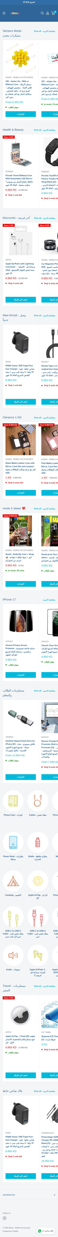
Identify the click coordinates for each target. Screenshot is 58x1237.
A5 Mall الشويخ (29, 2)
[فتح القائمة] (4, 13)
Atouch (9, 641)
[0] (53, 13)
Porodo (9, 172)
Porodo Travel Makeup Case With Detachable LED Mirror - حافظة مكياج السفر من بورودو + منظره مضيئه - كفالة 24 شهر (19, 180)
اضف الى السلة (20, 299)
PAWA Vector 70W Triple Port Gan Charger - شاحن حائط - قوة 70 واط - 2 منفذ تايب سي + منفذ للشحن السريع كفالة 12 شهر (20, 370)
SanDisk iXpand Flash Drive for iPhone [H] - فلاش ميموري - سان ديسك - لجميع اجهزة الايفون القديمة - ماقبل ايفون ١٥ (20, 746)
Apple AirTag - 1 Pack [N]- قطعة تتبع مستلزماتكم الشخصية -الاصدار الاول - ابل (20, 1039)
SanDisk (9, 737)
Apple (8, 260)
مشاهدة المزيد (49, 600)
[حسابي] (47, 13)
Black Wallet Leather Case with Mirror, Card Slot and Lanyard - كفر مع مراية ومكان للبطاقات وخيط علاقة (21, 468)
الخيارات (20, 114)
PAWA (8, 362)
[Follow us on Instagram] (4, 1218)
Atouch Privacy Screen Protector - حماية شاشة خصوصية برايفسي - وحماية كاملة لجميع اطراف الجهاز (20, 650)
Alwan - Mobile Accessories (19, 77)
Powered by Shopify (10, 1231)
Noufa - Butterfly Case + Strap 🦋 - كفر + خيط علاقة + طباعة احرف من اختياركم (20, 557)
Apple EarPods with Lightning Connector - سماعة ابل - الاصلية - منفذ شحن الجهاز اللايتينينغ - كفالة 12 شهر (20, 268)
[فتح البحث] (42, 13)
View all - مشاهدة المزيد (44, 31)
